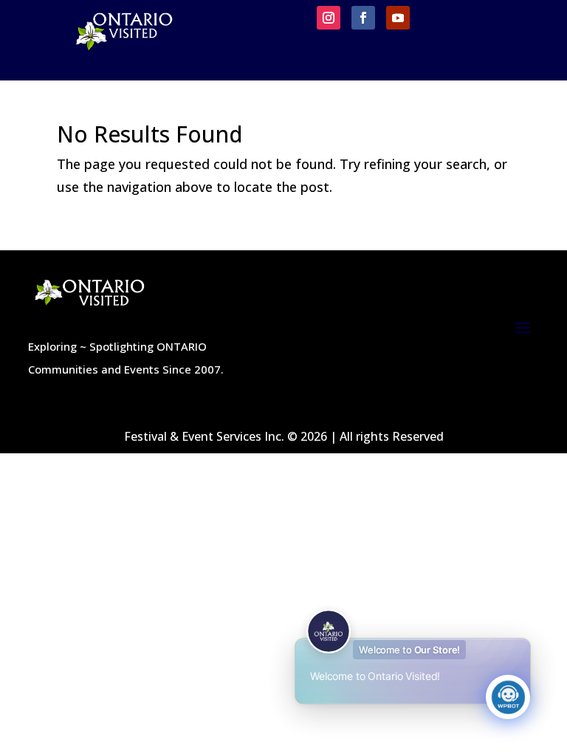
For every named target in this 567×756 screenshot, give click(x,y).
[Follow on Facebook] (363, 18)
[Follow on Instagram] (328, 18)
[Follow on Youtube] (398, 18)
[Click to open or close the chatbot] (508, 697)
